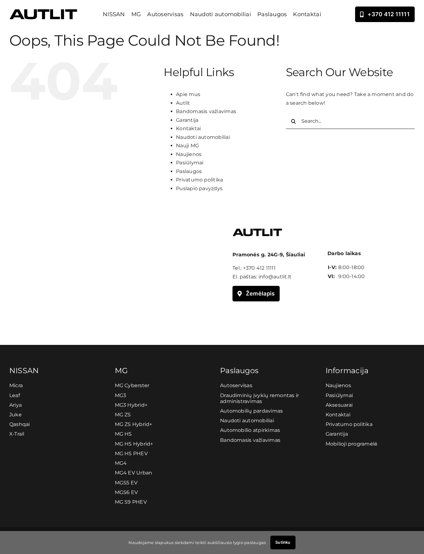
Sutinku (282, 542)
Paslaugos (189, 171)
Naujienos (188, 154)
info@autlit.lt (275, 277)
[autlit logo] (43, 12)
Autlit (183, 103)
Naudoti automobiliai (203, 137)
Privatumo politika (199, 180)
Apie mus (188, 94)
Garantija (187, 120)
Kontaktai (188, 128)
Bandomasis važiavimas (206, 111)
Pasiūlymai (189, 163)
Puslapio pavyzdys (199, 188)
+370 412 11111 (259, 268)
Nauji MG (187, 146)
